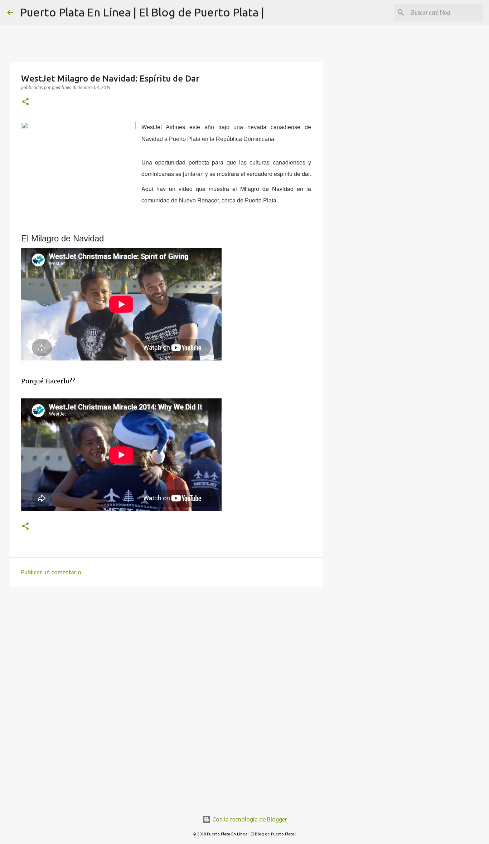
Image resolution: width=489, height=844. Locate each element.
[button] (25, 102)
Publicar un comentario (51, 572)
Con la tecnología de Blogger (249, 819)
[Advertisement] (166, 648)
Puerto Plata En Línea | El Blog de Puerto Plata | (142, 12)
